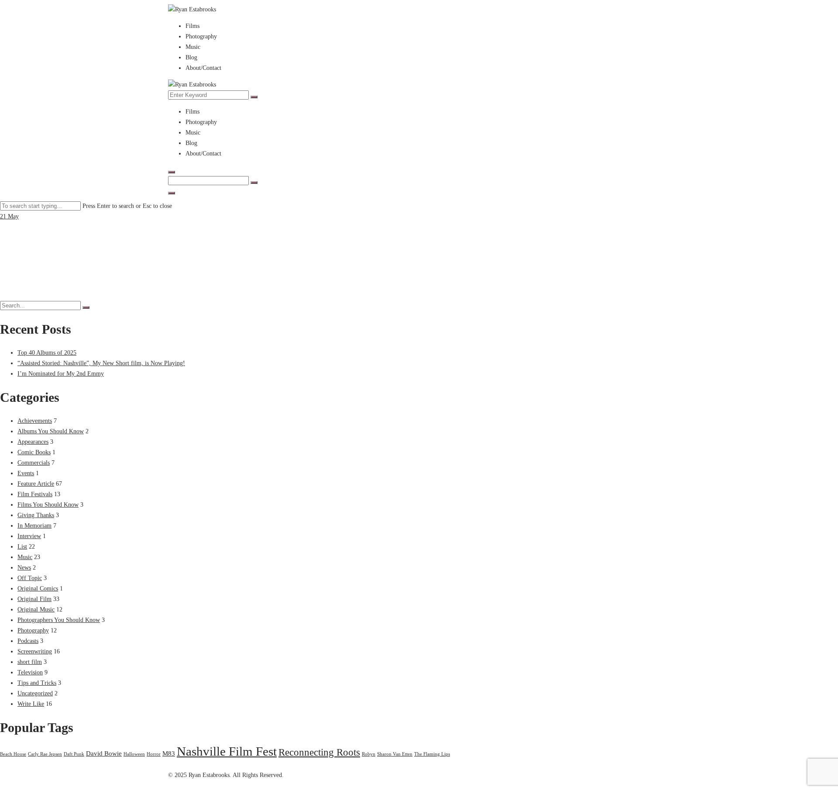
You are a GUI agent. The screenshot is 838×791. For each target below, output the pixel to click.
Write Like (30, 704)
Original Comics (37, 588)
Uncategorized (35, 693)
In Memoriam (34, 525)
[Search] (254, 97)
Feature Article (35, 483)
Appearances (32, 442)
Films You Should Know (48, 504)
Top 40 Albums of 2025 (46, 352)
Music (192, 47)
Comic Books (34, 452)
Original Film (34, 599)
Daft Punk (74, 754)
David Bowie (104, 753)
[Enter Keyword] (171, 172)
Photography (201, 36)
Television (30, 672)
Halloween (134, 754)
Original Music (36, 609)
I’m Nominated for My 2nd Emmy (60, 373)
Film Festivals (34, 494)
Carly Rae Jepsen (45, 754)
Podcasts (27, 641)
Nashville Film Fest (227, 751)
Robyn (368, 754)
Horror (154, 754)
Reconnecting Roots (319, 752)
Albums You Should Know (50, 431)
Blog (191, 57)
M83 (168, 753)
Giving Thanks (35, 515)
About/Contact (203, 68)
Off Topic (29, 578)
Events (25, 473)
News (24, 567)
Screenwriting (34, 651)
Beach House (13, 754)
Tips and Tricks (36, 683)
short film (29, 662)
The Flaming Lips (432, 754)
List (22, 546)
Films (192, 26)
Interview (29, 536)
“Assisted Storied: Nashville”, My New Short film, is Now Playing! (101, 363)
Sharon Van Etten (394, 754)
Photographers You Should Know (58, 620)
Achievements (34, 421)
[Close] (171, 193)
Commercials (33, 462)
